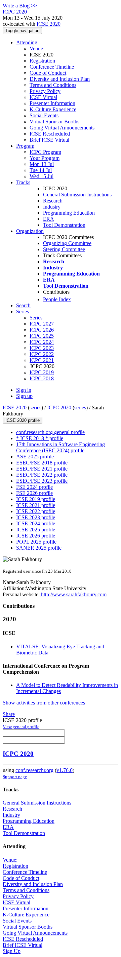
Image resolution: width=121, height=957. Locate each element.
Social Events (44, 115)
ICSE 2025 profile (35, 529)
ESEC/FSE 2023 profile (42, 481)
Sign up (24, 396)
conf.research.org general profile (50, 432)
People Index (57, 299)
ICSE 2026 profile (35, 536)
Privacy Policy (45, 91)
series (35, 407)
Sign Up (12, 951)
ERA (48, 219)
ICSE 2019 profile (35, 499)
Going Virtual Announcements (62, 127)
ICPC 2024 (42, 342)
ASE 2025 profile (35, 456)
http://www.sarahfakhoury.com (73, 594)
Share (9, 714)
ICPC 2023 (42, 348)
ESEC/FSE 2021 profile (42, 469)
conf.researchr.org (34, 770)
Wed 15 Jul (41, 176)
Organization (30, 231)
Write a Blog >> (20, 5)
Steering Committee (64, 249)
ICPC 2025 (42, 336)
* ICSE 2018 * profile (39, 438)
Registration (42, 61)
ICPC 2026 (42, 330)
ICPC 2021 (42, 360)
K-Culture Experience (53, 109)
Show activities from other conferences (44, 702)
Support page (15, 776)
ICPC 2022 (42, 354)
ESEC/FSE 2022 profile (42, 475)
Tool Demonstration (64, 225)
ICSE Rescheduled (50, 134)
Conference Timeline (52, 67)
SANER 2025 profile (39, 548)
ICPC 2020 (59, 407)
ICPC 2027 (42, 324)
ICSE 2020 (49, 24)
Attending (26, 42)
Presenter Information (52, 103)
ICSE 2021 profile (35, 505)
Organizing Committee (67, 243)
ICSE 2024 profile (35, 523)
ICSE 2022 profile (35, 511)
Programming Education (69, 213)
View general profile (21, 726)
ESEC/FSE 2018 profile (42, 462)
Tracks (23, 182)
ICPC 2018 (42, 378)
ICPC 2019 (42, 372)
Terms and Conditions (53, 85)
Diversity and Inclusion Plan (60, 79)
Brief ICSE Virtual (49, 140)
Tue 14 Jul (41, 170)
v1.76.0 (64, 770)
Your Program (44, 158)
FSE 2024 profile (34, 487)
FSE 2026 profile (34, 493)
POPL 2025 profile (36, 542)
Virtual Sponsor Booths (54, 121)
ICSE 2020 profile (22, 420)
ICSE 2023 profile (35, 517)
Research (53, 201)
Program (25, 146)
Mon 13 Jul (42, 164)
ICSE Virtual (43, 97)
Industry (52, 207)
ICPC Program (45, 152)
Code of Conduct (48, 73)
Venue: (37, 48)
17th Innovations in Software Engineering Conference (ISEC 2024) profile (60, 447)
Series (36, 317)
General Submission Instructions (77, 194)
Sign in (23, 390)
